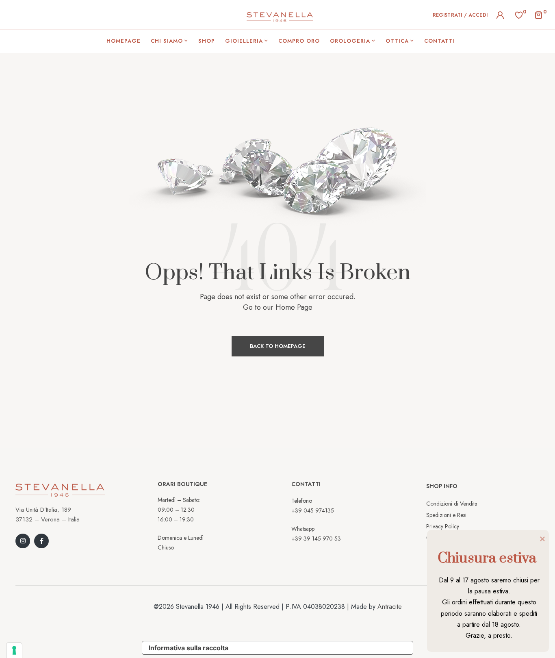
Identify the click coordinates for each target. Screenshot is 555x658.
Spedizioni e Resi (446, 515)
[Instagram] (22, 541)
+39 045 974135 (312, 510)
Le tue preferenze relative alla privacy (324, 648)
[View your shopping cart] (538, 14)
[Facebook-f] (41, 541)
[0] (518, 14)
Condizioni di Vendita (451, 503)
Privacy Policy (442, 526)
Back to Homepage (278, 346)
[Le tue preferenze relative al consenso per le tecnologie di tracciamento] (14, 650)
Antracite (389, 606)
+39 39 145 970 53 (316, 538)
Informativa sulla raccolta (188, 648)
